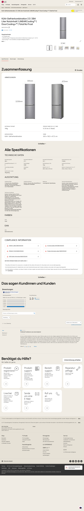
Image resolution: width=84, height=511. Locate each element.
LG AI (34, 4)
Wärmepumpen (46, 439)
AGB (9, 468)
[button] (70, 4)
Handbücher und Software (69, 439)
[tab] (5, 59)
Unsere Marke (46, 450)
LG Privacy (10, 270)
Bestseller (4, 438)
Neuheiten (4, 439)
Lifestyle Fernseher (26, 439)
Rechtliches (4, 468)
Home (3, 7)
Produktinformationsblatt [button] (78, 11)
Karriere (44, 451)
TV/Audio (8, 4)
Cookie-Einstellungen (50, 466)
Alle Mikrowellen (26, 450)
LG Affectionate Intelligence (69, 452)
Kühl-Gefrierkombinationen (16, 7)
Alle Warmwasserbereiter (48, 441)
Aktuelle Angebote (6, 441)
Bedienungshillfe (22, 468)
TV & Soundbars (25, 438)
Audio (23, 441)
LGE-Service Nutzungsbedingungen (14, 466)
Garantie (65, 443)
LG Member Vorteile (6, 443)
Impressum (14, 468)
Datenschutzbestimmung (29, 466)
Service (29, 4)
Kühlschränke (7, 7)
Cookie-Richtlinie (40, 466)
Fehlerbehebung (66, 441)
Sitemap (3, 466)
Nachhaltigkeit (46, 455)
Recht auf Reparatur (67, 445)
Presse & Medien (46, 453)
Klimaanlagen (46, 438)
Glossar (65, 446)
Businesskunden (78, 1)
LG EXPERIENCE (47, 444)
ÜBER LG (45, 447)
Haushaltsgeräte (15, 4)
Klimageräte (23, 4)
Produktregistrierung (68, 438)
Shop (3, 4)
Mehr (3, 41)
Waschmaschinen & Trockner (28, 448)
